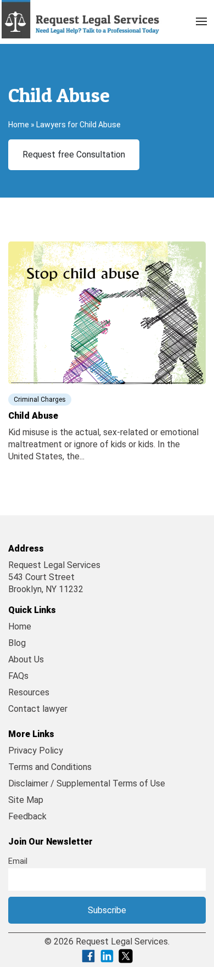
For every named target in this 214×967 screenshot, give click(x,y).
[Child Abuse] (107, 312)
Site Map (25, 800)
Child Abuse (33, 416)
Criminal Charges (40, 399)
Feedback (27, 816)
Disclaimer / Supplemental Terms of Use (86, 783)
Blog (17, 643)
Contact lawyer (37, 709)
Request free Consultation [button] (73, 154)
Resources (28, 692)
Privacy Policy (35, 750)
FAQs (18, 676)
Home (18, 124)
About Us (26, 659)
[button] (201, 19)
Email (17, 861)
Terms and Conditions (50, 767)
